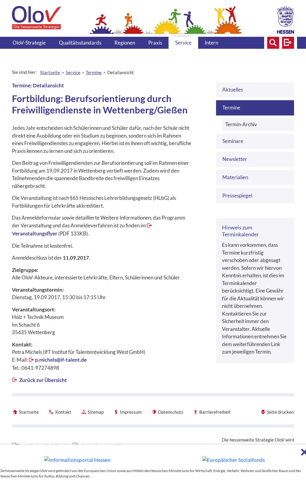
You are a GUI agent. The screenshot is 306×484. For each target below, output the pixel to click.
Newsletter (234, 159)
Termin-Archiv (241, 124)
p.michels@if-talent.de (61, 360)
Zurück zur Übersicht (42, 380)
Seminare (232, 141)
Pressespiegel (237, 195)
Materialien (235, 177)
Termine (231, 107)
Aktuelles (232, 89)
